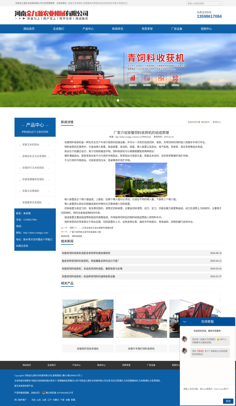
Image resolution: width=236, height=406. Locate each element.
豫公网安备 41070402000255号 (59, 393)
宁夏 (62, 400)
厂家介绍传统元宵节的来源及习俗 (85, 232)
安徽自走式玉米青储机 (34, 156)
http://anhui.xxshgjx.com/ (35, 232)
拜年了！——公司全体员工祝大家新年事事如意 (91, 228)
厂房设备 (176, 28)
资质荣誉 (147, 28)
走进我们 (58, 28)
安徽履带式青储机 (32, 202)
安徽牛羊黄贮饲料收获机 (141, 348)
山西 (44, 400)
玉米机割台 (61, 3)
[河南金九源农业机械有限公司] (51, 10)
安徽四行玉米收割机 (33, 167)
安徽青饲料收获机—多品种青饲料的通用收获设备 (88, 276)
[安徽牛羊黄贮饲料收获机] (141, 294)
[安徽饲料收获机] (195, 294)
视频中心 (206, 28)
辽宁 (50, 400)
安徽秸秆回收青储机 (88, 348)
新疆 (73, 400)
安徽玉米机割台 (30, 144)
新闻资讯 (117, 28)
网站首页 (29, 28)
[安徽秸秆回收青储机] (88, 294)
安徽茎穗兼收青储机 (33, 179)
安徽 (68, 400)
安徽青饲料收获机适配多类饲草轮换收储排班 (86, 253)
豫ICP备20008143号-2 (72, 375)
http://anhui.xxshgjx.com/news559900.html (133, 137)
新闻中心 (217, 122)
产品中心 (88, 28)
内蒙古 (56, 400)
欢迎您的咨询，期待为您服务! (207, 331)
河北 (33, 400)
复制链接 (57, 375)
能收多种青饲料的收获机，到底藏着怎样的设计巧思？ (91, 261)
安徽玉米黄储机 (30, 191)
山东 (39, 400)
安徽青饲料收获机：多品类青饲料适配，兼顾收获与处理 (92, 268)
